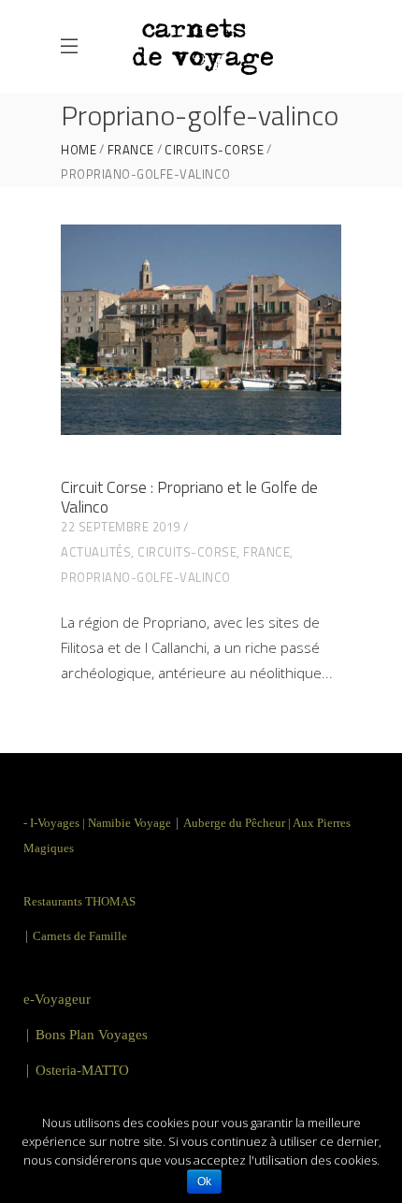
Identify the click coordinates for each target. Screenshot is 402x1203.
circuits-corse (214, 150)
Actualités (96, 552)
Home (78, 150)
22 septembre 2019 (120, 526)
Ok (204, 1181)
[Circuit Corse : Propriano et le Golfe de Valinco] (201, 330)
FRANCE (131, 150)
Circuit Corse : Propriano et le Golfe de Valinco (189, 496)
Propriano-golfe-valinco (146, 577)
